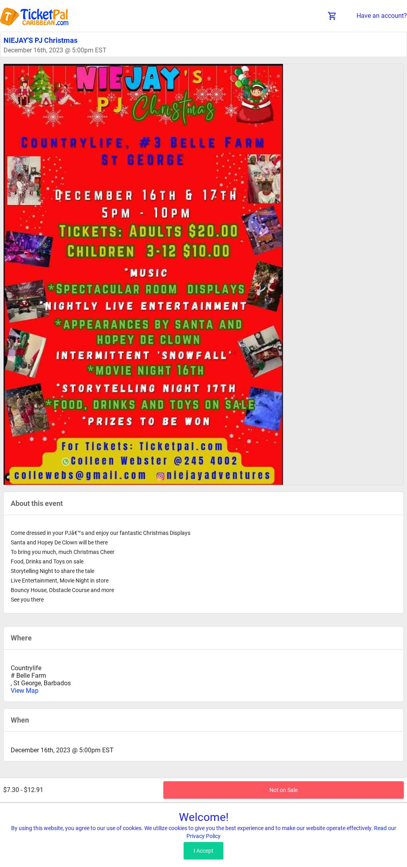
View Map (25, 690)
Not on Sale (283, 790)
